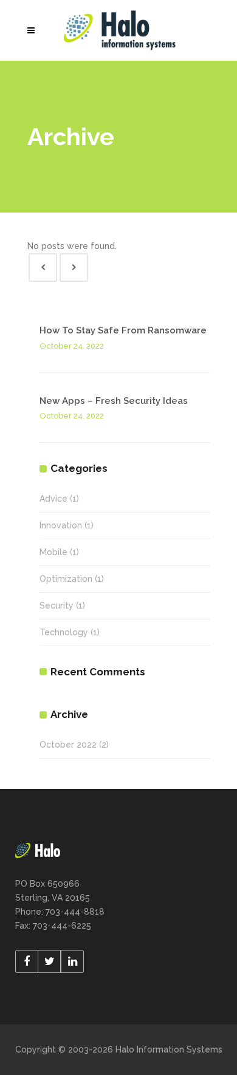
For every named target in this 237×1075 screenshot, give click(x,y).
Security (57, 605)
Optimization (66, 579)
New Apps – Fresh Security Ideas (114, 400)
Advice (53, 498)
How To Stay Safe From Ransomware (123, 330)
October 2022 (68, 744)
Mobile (53, 552)
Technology (64, 632)
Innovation (61, 525)
